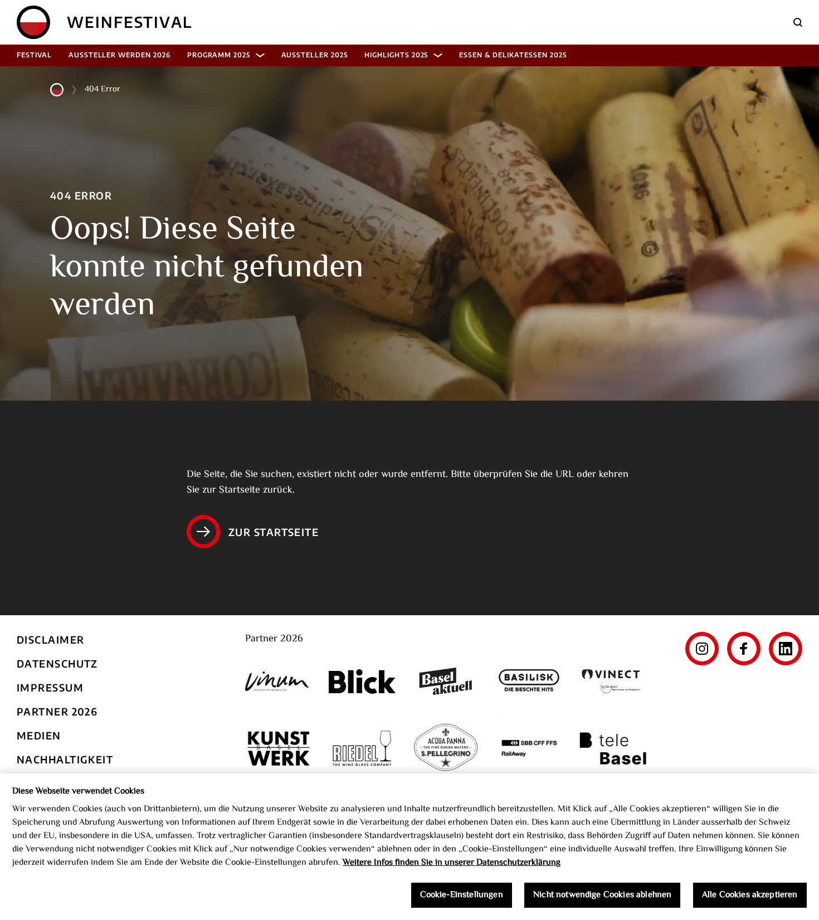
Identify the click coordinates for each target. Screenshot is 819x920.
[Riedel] (362, 748)
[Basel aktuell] (445, 681)
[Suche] (798, 22)
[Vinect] (612, 681)
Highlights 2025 (396, 55)
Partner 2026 (57, 711)
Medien (39, 735)
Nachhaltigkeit (65, 759)
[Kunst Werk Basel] (278, 748)
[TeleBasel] (612, 748)
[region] (409, 846)
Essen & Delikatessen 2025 (512, 55)
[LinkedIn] (785, 648)
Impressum (50, 687)
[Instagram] (702, 648)
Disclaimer (50, 639)
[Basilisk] (529, 681)
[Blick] (362, 681)
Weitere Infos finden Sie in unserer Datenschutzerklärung (451, 863)
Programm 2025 (218, 55)
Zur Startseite (273, 531)
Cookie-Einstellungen (461, 895)
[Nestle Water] (445, 748)
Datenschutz (57, 663)
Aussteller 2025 (314, 55)
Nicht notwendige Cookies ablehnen (602, 895)
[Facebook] (743, 648)
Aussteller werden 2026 (119, 55)
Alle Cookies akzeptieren (750, 895)
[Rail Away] (529, 748)
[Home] (33, 22)
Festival (34, 55)
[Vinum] (278, 681)
